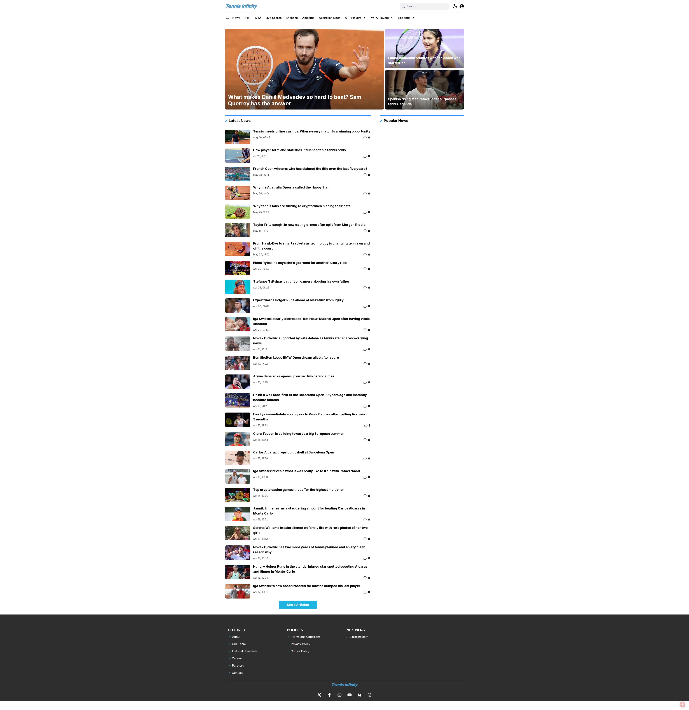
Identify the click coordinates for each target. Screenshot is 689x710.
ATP (247, 18)
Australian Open (330, 18)
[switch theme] (454, 6)
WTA (257, 18)
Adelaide (308, 18)
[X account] (319, 695)
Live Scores (274, 18)
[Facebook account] (329, 695)
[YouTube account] (349, 695)
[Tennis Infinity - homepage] (241, 6)
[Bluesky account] (359, 695)
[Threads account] (369, 695)
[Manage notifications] (682, 704)
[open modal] (462, 6)
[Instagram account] (339, 695)
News (236, 18)
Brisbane (292, 18)
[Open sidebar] (227, 18)
